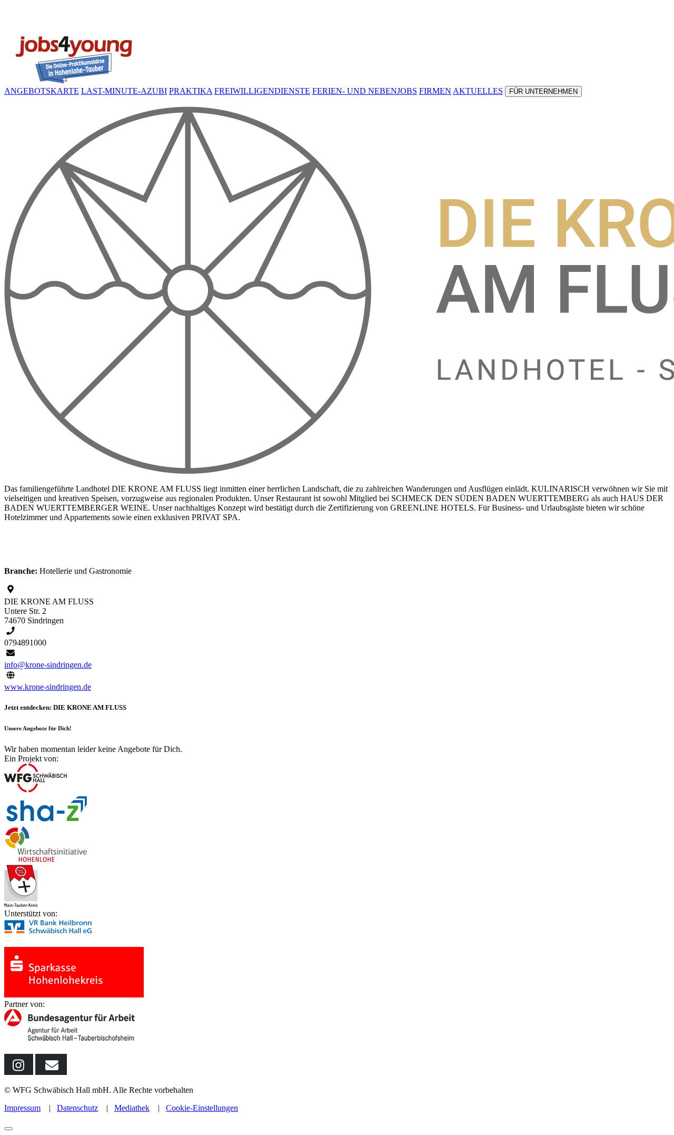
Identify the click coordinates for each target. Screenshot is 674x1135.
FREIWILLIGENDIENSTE (262, 90)
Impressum (22, 1107)
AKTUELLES (478, 90)
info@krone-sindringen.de (48, 664)
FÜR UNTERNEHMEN (543, 91)
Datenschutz (77, 1107)
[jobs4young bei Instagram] (18, 1072)
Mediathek (132, 1107)
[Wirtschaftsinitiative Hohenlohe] (46, 859)
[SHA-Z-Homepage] (47, 820)
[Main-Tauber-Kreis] (21, 903)
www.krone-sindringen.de (47, 686)
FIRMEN (435, 90)
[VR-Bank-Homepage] (66, 941)
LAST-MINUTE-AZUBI (124, 90)
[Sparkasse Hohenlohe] (74, 994)
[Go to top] (8, 1128)
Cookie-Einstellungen (202, 1107)
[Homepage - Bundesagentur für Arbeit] (71, 1040)
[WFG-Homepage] (35, 789)
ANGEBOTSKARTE (41, 90)
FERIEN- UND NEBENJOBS (364, 90)
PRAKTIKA (190, 90)
